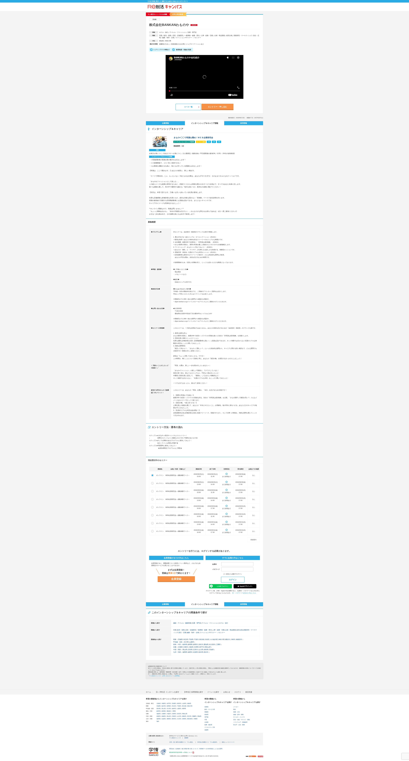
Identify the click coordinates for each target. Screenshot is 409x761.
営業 (174, 630)
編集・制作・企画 (193, 632)
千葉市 (196, 639)
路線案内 (253, 540)
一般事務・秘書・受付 (204, 630)
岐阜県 (185, 644)
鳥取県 (158, 716)
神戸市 (201, 647)
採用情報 (243, 123)
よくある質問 (218, 748)
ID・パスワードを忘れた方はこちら (244, 593)
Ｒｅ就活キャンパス (175, 738)
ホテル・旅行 (223, 623)
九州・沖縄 (177, 652)
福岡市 (190, 652)
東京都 (201, 639)
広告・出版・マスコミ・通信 (241, 719)
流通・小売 (236, 712)
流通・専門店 (196, 623)
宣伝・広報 (182, 632)
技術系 (206, 714)
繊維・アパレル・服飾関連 (182, 623)
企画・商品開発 (230, 630)
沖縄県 (195, 719)
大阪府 (191, 647)
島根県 (163, 716)
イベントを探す (213, 692)
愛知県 (206, 644)
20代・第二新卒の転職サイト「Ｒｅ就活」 (181, 742)
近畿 (174, 647)
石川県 (186, 642)
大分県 (179, 719)
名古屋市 (212, 644)
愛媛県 (194, 716)
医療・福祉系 (208, 725)
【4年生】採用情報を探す (193, 692)
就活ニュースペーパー (228, 742)
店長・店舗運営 (190, 630)
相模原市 (239, 639)
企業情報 (165, 123)
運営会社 (171, 748)
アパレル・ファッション (210, 623)
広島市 (195, 649)
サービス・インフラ (239, 717)
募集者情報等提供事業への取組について (180, 752)
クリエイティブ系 (209, 727)
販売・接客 (181, 630)
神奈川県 (222, 639)
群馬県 (168, 706)
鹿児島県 (189, 719)
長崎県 (168, 719)
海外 (158, 721)
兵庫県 (196, 647)
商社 (234, 709)
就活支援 (248, 692)
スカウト (237, 692)
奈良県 (179, 713)
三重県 (218, 644)
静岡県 (190, 644)
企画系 (206, 722)
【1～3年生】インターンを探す (167, 692)
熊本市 (206, 652)
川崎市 (233, 639)
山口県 (201, 649)
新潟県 (158, 708)
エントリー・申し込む (217, 107)
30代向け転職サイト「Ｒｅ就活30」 (207, 742)
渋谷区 (207, 639)
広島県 (190, 649)
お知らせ (226, 692)
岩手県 (168, 703)
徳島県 (206, 649)
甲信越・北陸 (177, 642)
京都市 (185, 647)
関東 (174, 639)
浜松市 (201, 644)
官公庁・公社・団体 (239, 725)
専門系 (206, 717)
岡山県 (185, 649)
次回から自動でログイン (234, 574)
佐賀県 (195, 652)
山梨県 (191, 642)
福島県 (189, 703)
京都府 (180, 647)
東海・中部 (177, 644)
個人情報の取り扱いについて (190, 748)
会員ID (214, 564)
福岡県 (185, 652)
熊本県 (201, 652)
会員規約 (178, 748)
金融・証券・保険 (238, 714)
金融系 (206, 730)
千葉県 (191, 639)
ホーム (148, 692)
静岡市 (195, 644)
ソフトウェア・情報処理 (240, 722)
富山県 (163, 708)
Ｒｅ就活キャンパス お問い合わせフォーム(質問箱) (164, 676)
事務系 (206, 712)
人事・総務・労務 (218, 630)
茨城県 (180, 639)
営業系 (206, 707)
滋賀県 (158, 713)
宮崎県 (184, 719)
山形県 (184, 703)
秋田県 (179, 703)
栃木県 (163, 706)
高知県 (211, 649)
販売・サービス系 (209, 709)
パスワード (216, 569)
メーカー (235, 707)
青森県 (163, 703)
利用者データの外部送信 (206, 748)
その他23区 (214, 639)
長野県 (184, 708)
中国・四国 (177, 649)
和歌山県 (208, 647)
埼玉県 (185, 639)
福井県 (174, 708)
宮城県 (174, 703)
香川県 (189, 716)
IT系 (205, 719)
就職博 (186, 738)
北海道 (158, 703)
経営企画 (240, 630)
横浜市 (227, 639)
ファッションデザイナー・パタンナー (212, 632)
